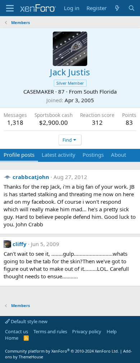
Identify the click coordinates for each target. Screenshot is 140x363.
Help (112, 331)
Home (11, 338)
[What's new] (117, 8)
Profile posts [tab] (19, 154)
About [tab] (118, 154)
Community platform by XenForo (62, 351)
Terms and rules (50, 331)
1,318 (15, 122)
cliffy (20, 244)
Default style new (28, 321)
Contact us (16, 331)
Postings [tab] (93, 154)
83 (129, 122)
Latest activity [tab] (58, 154)
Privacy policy (86, 331)
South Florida (100, 91)
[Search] (132, 8)
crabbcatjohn (31, 176)
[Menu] (9, 8)
